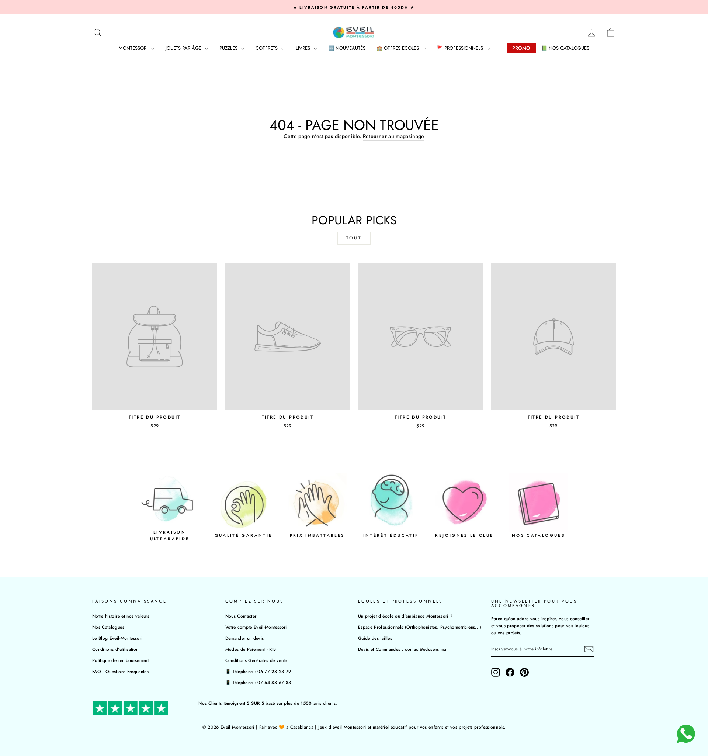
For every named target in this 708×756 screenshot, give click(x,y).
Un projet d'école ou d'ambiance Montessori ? (405, 616)
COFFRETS (267, 48)
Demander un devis (244, 638)
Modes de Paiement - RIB (250, 649)
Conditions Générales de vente (256, 660)
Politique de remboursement (120, 660)
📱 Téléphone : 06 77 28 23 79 (258, 671)
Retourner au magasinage (393, 136)
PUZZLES (229, 48)
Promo (521, 48)
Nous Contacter (241, 616)
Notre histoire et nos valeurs (120, 616)
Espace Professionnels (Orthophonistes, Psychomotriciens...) (420, 627)
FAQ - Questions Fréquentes (120, 671)
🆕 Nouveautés (346, 48)
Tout (354, 238)
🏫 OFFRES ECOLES (398, 48)
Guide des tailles (375, 638)
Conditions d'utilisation (115, 649)
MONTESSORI (134, 48)
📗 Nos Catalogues (565, 48)
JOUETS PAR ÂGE (184, 48)
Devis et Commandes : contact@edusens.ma (402, 649)
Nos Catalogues (108, 627)
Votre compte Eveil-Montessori (256, 627)
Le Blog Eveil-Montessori (117, 638)
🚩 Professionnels (461, 48)
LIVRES (304, 48)
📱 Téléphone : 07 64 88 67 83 (258, 682)
